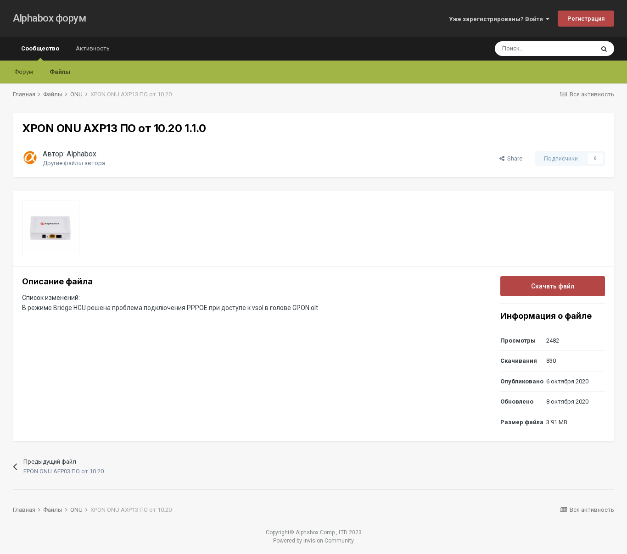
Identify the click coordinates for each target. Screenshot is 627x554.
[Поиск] (604, 48)
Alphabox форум (49, 18)
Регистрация (586, 18)
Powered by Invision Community (313, 540)
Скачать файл (553, 286)
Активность (93, 48)
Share (513, 158)
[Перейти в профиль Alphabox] (30, 157)
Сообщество (40, 48)
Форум (23, 71)
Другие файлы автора (74, 163)
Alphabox (81, 154)
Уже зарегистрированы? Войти (497, 19)
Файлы (60, 71)
